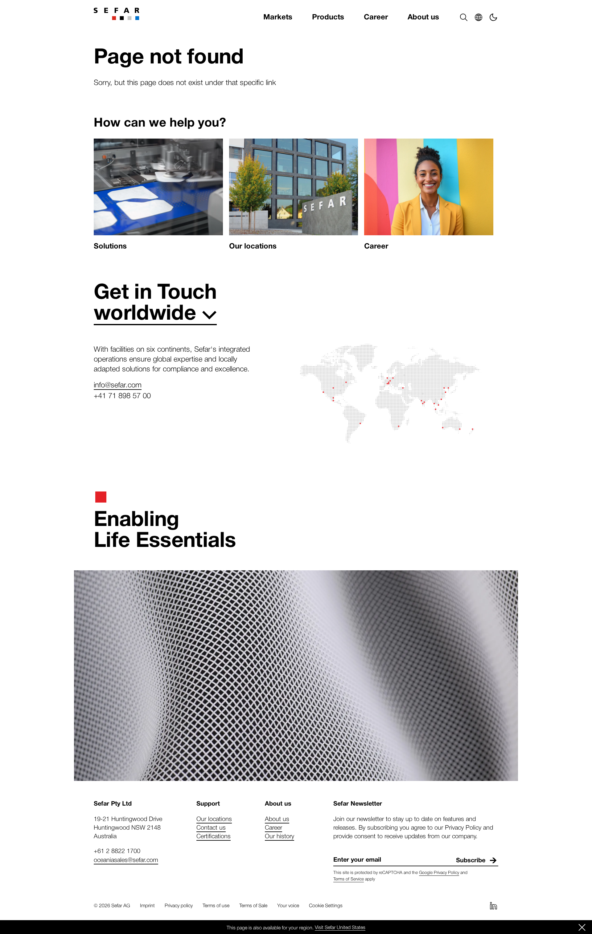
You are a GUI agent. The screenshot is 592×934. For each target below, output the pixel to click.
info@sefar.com (118, 384)
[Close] (582, 927)
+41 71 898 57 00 (122, 395)
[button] (464, 17)
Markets (277, 17)
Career (376, 17)
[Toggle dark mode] (493, 17)
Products (328, 17)
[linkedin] (493, 906)
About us (423, 17)
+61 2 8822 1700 (117, 850)
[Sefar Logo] (116, 14)
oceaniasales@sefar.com (126, 859)
